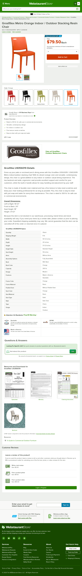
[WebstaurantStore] (27, 527)
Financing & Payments (53, 555)
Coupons (26, 555)
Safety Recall (27, 562)
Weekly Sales (27, 552)
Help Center (73, 548)
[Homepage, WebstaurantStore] (41, 3)
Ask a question (16, 32)
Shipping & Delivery (74, 558)
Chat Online (71, 555)
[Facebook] (14, 538)
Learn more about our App (61, 518)
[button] (19, 77)
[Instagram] (3, 538)
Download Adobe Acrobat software (45, 433)
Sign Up (66, 505)
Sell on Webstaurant (52, 559)
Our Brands (49, 550)
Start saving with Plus (25, 518)
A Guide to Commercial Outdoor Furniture (28, 440)
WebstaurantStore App (9, 552)
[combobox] (41, 9)
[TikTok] (19, 538)
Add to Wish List (62, 66)
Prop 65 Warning (30, 315)
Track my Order (73, 552)
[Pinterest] (24, 538)
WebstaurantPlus (7, 547)
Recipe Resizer (6, 557)
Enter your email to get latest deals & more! (22, 505)
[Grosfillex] (23, 152)
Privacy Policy (59, 356)
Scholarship (49, 557)
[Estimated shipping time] (34, 116)
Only (48, 39)
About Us (49, 547)
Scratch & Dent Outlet (30, 550)
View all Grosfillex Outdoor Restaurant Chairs (56, 152)
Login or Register (41, 487)
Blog (24, 547)
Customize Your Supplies (9, 555)
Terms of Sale (6, 568)
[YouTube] (8, 538)
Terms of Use (49, 356)
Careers (48, 552)
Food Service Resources (31, 557)
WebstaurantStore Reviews (31, 559)
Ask (73, 351)
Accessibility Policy (38, 568)
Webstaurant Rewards (9, 550)
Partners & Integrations (9, 559)
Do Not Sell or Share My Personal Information (59, 568)
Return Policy (50, 562)
